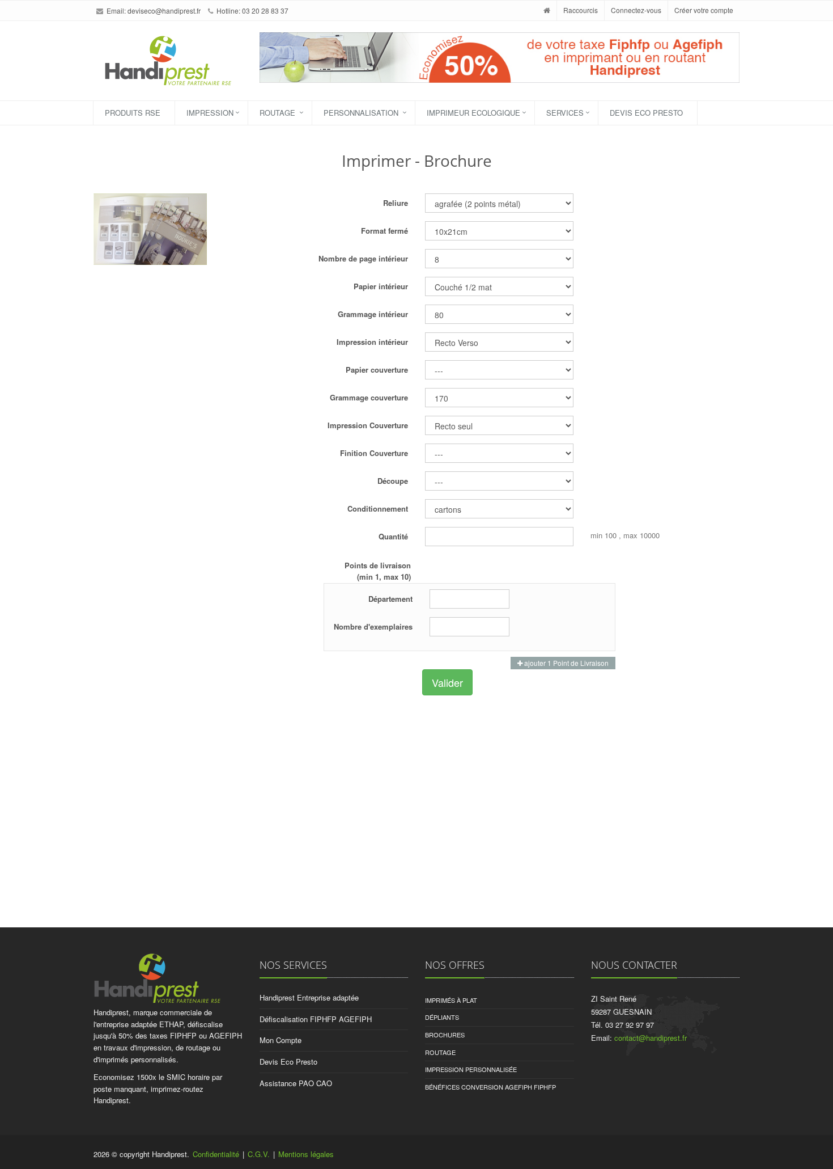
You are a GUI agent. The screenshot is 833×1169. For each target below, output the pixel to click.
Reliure (395, 202)
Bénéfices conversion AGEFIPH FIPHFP (490, 1086)
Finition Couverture (374, 453)
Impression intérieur (372, 341)
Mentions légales (306, 1154)
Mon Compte (280, 1040)
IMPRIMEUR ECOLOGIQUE (473, 112)
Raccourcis (580, 10)
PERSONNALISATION (362, 112)
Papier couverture (377, 369)
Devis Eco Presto (288, 1061)
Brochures (445, 1034)
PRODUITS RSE (132, 112)
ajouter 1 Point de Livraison (565, 663)
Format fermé (384, 230)
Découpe (392, 480)
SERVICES (565, 112)
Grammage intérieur (373, 314)
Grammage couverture (369, 397)
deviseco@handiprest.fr (164, 10)
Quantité (393, 536)
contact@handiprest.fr (650, 1037)
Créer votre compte (703, 10)
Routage (440, 1052)
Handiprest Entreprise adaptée (309, 997)
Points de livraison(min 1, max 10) (378, 571)
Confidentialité (216, 1154)
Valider (447, 682)
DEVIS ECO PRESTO (646, 112)
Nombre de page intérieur (363, 258)
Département (390, 598)
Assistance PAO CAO (296, 1083)
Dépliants (442, 1017)
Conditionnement (377, 508)
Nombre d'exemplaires (373, 626)
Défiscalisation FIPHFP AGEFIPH (316, 1019)
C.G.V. (259, 1154)
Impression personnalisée (471, 1069)
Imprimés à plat (451, 1000)
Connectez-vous (636, 10)
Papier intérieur (381, 286)
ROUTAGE (279, 112)
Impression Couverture (368, 425)
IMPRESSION (209, 112)
